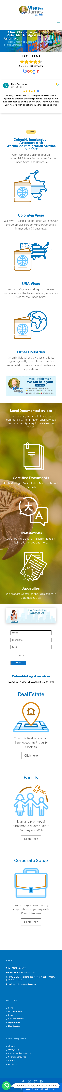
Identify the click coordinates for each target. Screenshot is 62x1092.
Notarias (11, 1060)
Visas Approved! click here (42, 1087)
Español (31, 131)
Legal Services (14, 1022)
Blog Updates (14, 1026)
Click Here (31, 839)
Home (10, 1008)
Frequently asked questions (19, 1053)
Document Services (16, 1018)
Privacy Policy (13, 1049)
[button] (6, 1085)
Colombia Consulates (17, 1057)
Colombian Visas (15, 1011)
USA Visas (12, 1015)
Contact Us (12, 1064)
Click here (31, 755)
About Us (12, 1046)
